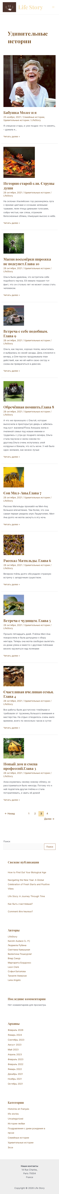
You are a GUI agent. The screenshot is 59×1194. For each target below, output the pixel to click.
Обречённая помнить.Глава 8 (28, 407)
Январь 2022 (15, 1069)
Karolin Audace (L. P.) (19, 941)
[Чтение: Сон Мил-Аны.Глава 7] (13, 477)
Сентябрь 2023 (16, 1039)
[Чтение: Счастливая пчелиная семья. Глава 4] (13, 676)
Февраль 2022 (15, 1064)
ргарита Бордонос (21, 962)
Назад (10, 813)
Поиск (6, 841)
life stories (13, 1113)
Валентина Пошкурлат (20, 954)
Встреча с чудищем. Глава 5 (27, 620)
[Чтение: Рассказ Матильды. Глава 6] (13, 544)
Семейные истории (33, 117)
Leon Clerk (13, 967)
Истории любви (16, 1123)
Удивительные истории (16, 120)
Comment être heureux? (20, 911)
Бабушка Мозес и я (19, 112)
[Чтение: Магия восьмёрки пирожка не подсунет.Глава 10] (13, 243)
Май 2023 (13, 1049)
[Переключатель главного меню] (53, 7)
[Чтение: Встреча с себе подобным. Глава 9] (13, 315)
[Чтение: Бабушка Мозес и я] (29, 80)
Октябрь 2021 (15, 1083)
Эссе (10, 1147)
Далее (49, 818)
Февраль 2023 (15, 1059)
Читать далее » (11, 136)
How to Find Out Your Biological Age (27, 872)
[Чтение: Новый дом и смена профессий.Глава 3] (13, 748)
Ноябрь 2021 (15, 1079)
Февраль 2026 (15, 1030)
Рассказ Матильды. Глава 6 (27, 560)
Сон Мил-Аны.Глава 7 (22, 493)
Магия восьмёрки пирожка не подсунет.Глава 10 (27, 261)
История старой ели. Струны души (28, 185)
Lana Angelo (14, 980)
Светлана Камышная (19, 949)
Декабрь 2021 (15, 1074)
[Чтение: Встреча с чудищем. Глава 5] (13, 604)
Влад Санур (14, 958)
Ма (9, 962)
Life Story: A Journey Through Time (26, 896)
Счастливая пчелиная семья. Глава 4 (28, 694)
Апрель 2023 (15, 1054)
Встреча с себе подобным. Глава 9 (25, 333)
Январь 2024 (15, 1035)
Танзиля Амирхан (17, 975)
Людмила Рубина (17, 945)
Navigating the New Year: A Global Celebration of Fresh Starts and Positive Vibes (29, 884)
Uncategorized (15, 1118)
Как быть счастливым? (20, 903)
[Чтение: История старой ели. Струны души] (19, 162)
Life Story (30, 7)
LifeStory (12, 936)
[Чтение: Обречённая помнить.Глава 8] (13, 391)
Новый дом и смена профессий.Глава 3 (20, 766)
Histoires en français (18, 1109)
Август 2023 (14, 1044)
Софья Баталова (17, 971)
